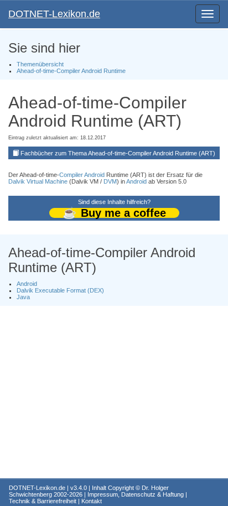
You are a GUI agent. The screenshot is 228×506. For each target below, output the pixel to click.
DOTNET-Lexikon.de (54, 13)
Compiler (71, 174)
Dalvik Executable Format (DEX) (60, 290)
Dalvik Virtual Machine (38, 181)
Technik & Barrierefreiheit (42, 501)
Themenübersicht (40, 64)
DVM (110, 181)
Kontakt (91, 501)
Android (94, 174)
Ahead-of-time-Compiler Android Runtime (71, 70)
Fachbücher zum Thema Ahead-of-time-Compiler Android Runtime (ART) (117, 153)
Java (23, 297)
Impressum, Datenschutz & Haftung (135, 494)
